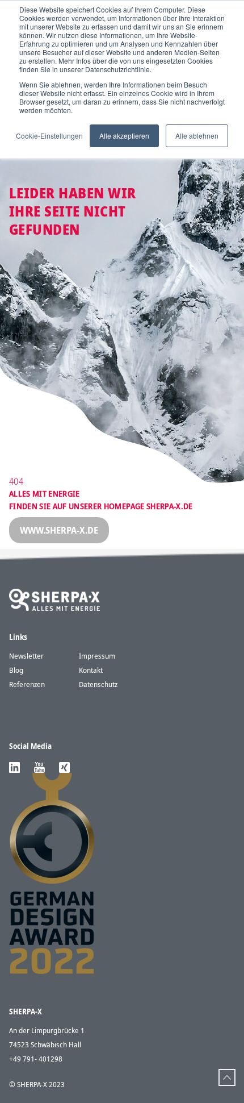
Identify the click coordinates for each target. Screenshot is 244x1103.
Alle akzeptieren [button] (124, 135)
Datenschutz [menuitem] (98, 684)
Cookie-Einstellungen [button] (49, 135)
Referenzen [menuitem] (27, 684)
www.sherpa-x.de (59, 530)
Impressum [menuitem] (97, 656)
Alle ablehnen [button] (196, 135)
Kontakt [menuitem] (91, 670)
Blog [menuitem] (16, 670)
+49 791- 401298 (35, 1059)
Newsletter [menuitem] (26, 656)
